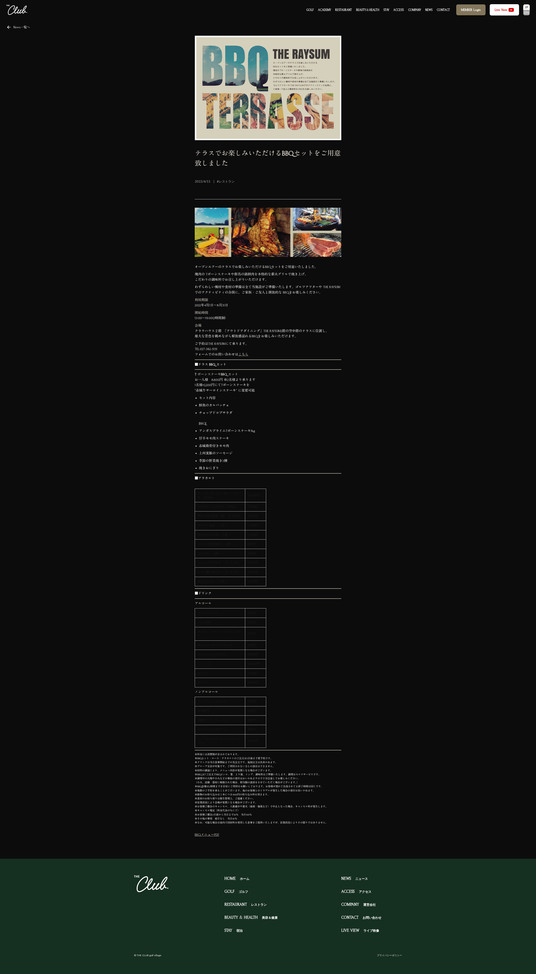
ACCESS (398, 10)
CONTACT (443, 10)
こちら (243, 354)
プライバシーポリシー (389, 955)
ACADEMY (324, 10)
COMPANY (414, 10)
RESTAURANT (343, 10)
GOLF (310, 10)
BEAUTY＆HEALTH (367, 10)
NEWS (429, 10)
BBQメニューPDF (207, 835)
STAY (386, 10)
